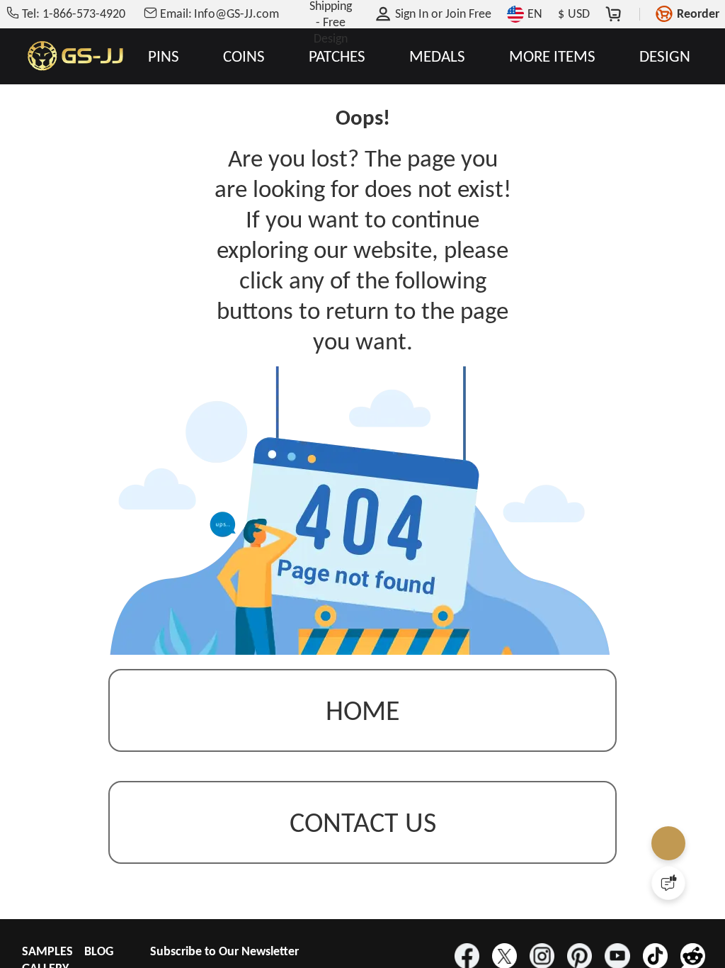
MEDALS (437, 56)
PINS (163, 56)
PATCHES (337, 56)
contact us (363, 822)
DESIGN (664, 56)
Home (363, 710)
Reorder (698, 13)
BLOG (98, 951)
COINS (244, 56)
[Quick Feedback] (668, 883)
